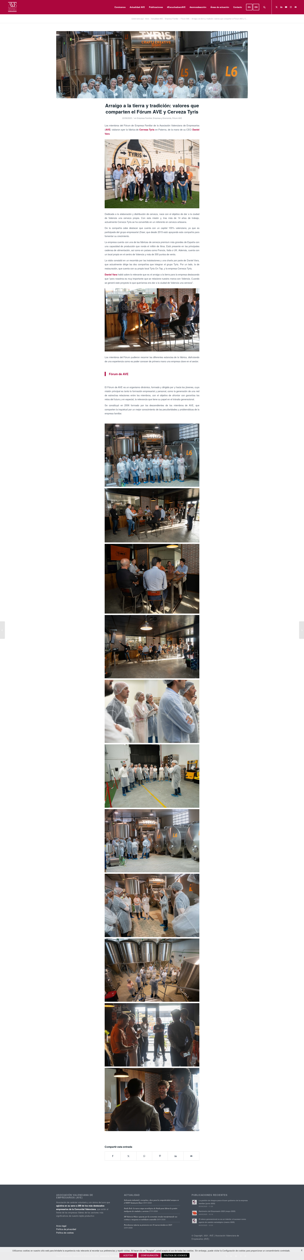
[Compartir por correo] (191, 1156)
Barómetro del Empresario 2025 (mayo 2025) (217, 1211)
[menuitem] (120, 7)
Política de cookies (65, 1232)
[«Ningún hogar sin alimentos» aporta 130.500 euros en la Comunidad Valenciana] (2, 630)
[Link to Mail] (295, 7)
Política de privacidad (66, 1229)
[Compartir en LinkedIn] (175, 1156)
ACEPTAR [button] (128, 1255)
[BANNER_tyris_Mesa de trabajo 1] (152, 64)
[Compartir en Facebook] (112, 1156)
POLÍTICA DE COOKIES (175, 1255)
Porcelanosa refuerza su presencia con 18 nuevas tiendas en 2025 (148, 1225)
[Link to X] (276, 7)
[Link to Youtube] (286, 7)
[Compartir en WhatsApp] (144, 1156)
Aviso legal (61, 1225)
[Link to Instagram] (290, 7)
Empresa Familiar (144, 118)
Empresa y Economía (162, 118)
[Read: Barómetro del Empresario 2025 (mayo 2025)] (194, 1213)
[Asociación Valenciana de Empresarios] (12, 7)
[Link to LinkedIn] (281, 7)
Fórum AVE (177, 118)
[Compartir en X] (128, 1156)
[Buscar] (264, 7)
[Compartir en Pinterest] (160, 1156)
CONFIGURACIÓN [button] (149, 1255)
